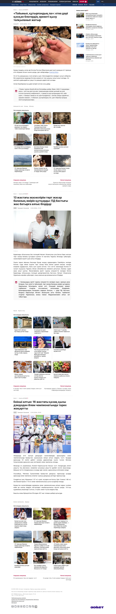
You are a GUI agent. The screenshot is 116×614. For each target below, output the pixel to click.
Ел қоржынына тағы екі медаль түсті (25, 578)
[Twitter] (15, 606)
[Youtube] (27, 606)
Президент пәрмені (55, 4)
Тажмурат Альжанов (23, 208)
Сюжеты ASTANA (23, 9)
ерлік (15, 310)
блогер (32, 106)
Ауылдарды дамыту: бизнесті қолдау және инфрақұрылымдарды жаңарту (57, 389)
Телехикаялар (53, 1)
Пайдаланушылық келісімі (19, 598)
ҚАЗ (98, 1)
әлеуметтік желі (18, 106)
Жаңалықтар (33, 1)
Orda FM (75, 1)
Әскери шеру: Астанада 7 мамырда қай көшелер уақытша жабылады (25, 183)
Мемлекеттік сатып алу (18, 601)
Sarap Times (23, 4)
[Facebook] (12, 606)
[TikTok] (30, 606)
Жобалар (43, 1)
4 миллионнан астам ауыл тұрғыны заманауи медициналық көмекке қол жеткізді (94, 57)
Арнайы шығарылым (42, 4)
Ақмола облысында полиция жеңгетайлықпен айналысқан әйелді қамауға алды (59, 184)
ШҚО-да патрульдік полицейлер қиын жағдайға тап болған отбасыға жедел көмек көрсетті (94, 16)
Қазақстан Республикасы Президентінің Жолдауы (25, 599)
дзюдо (27, 501)
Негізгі (15, 9)
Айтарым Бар (32, 4)
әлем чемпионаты (19, 501)
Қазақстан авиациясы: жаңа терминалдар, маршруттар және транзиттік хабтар (92, 46)
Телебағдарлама (65, 1)
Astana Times (15, 4)
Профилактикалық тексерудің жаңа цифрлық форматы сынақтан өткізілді (94, 26)
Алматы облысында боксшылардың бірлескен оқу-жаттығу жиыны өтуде (94, 35)
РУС (102, 1)
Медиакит (14, 602)
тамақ (26, 106)
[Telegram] (24, 606)
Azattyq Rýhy (53, 72)
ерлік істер (22, 310)
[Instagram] (18, 606)
